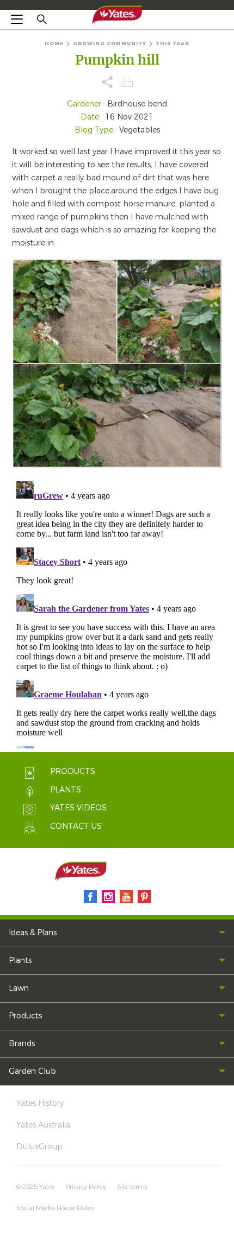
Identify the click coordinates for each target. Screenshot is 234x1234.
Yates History (40, 1103)
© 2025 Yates (35, 1186)
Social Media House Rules (55, 1208)
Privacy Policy (85, 1186)
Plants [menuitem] (20, 960)
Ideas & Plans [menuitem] (33, 933)
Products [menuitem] (25, 1016)
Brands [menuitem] (22, 1043)
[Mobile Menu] (17, 19)
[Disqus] (117, 612)
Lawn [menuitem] (19, 988)
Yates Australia (43, 1125)
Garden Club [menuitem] (32, 1071)
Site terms (132, 1186)
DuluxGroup (39, 1147)
